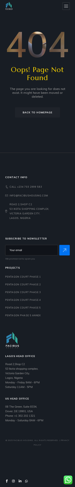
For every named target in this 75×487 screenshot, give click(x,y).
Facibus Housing (23, 440)
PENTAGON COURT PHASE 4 (23, 299)
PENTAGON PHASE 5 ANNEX (23, 315)
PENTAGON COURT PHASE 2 (23, 284)
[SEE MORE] (64, 250)
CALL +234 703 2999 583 (26, 186)
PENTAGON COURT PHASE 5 (23, 307)
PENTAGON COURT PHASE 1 (23, 276)
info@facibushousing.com (29, 195)
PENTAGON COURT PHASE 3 (23, 292)
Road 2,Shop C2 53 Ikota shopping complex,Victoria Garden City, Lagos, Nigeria (29, 211)
